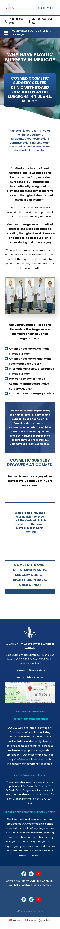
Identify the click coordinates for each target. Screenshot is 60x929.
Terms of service (41, 884)
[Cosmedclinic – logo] (30, 3)
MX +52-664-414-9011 (42, 21)
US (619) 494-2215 (16, 21)
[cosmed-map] (30, 683)
